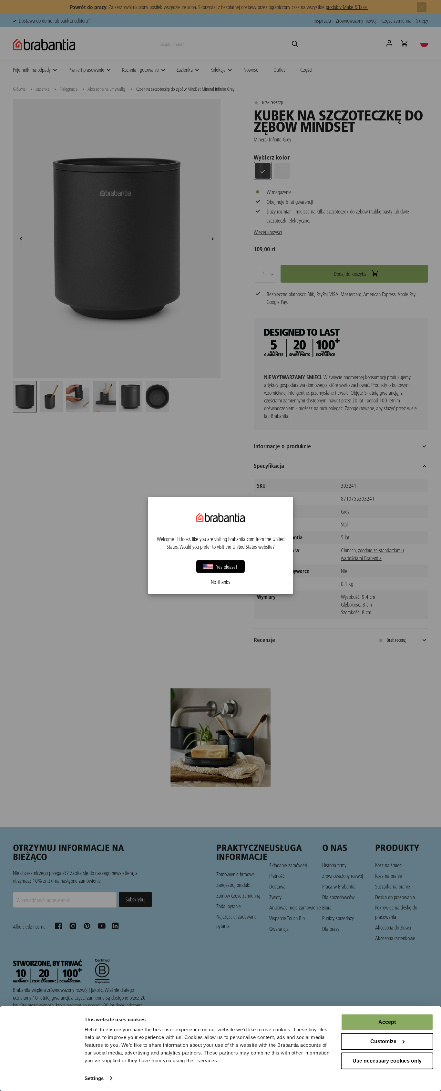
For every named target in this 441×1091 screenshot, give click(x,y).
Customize (383, 1041)
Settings (94, 1078)
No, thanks (220, 582)
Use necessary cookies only (387, 1061)
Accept (387, 1022)
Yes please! (227, 566)
